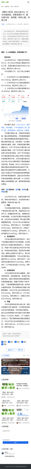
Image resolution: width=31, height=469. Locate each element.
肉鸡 (23, 189)
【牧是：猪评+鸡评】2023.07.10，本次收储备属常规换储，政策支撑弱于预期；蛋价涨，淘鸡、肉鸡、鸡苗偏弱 (23, 419)
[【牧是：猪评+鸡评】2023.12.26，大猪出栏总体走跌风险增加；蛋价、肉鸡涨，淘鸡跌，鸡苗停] (8, 386)
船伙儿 (6, 452)
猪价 (17, 121)
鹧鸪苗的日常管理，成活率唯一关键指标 (22, 384)
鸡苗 (2, 192)
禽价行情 (26, 24)
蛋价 (7, 189)
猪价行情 (20, 24)
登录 (4, 440)
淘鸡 (17, 189)
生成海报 (6, 355)
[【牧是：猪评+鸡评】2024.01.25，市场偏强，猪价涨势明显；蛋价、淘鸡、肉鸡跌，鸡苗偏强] (8, 412)
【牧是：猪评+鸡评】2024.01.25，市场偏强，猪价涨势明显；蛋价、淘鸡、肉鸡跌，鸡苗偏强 (8, 419)
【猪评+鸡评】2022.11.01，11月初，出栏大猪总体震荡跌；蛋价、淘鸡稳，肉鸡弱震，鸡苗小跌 (7, 402)
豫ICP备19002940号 (21, 466)
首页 (2, 6)
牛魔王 (3, 24)
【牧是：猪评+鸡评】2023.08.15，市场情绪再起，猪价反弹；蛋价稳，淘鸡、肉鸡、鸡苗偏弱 (23, 402)
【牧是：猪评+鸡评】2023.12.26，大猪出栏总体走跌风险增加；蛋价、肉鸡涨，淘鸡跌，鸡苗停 (8, 393)
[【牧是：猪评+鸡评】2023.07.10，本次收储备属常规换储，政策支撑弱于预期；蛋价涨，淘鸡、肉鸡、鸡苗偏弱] (23, 412)
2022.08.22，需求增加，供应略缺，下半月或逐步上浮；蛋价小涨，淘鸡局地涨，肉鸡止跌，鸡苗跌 (15, 127)
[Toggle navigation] (28, 2)
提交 (15, 442)
